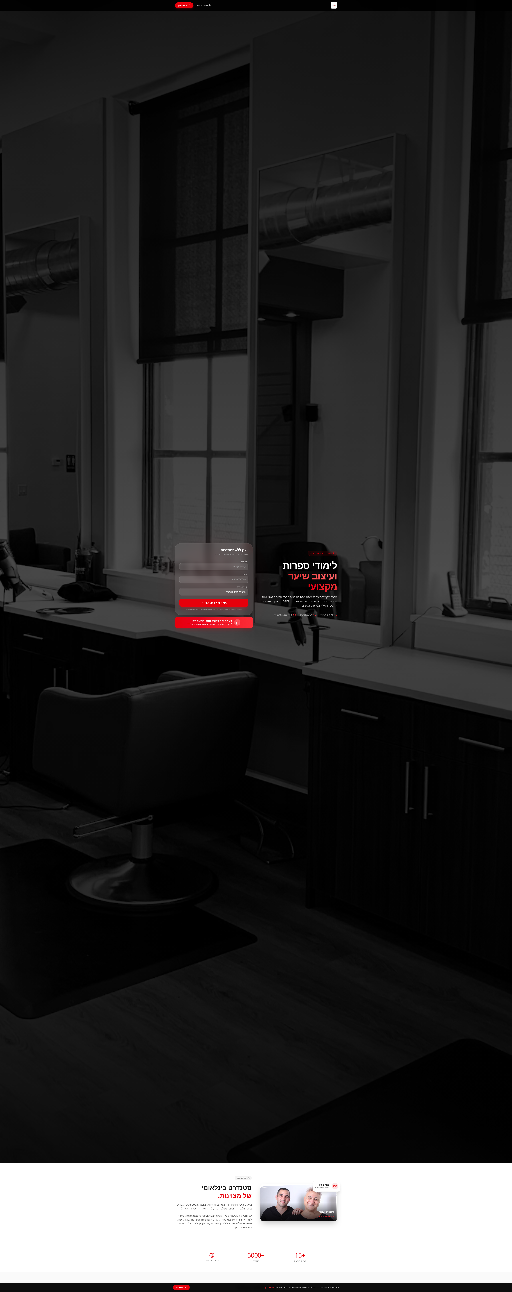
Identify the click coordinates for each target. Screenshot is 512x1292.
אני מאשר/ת (181, 1287)
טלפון (245, 574)
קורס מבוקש (242, 587)
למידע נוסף (269, 1287)
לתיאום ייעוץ (184, 5)
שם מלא (244, 562)
